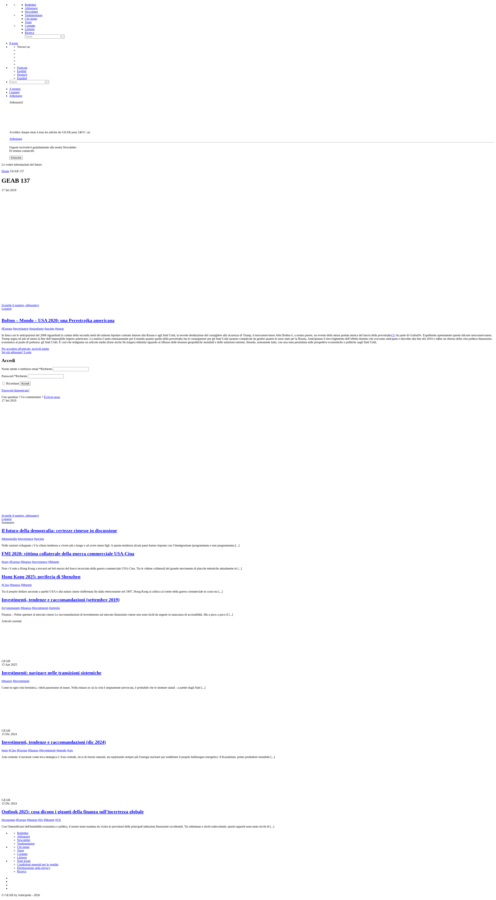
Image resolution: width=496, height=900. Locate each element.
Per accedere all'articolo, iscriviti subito (25, 348)
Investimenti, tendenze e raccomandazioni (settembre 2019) (61, 599)
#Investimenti (40, 608)
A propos (15, 88)
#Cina (5, 585)
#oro (70, 750)
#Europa (7, 328)
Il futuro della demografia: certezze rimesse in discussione (59, 530)
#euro (5, 562)
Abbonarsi (31, 8)
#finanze (7, 681)
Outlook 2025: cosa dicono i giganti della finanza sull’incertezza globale (73, 811)
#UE (58, 820)
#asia (5, 750)
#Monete (53, 562)
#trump (59, 328)
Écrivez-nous (52, 397)
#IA (40, 820)
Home (5, 171)
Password (14, 376)
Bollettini (30, 4)
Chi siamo (31, 18)
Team (28, 22)
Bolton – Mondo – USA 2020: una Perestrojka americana (58, 320)
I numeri (14, 92)
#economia (8, 820)
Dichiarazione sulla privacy (33, 868)
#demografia (9, 538)
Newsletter (31, 11)
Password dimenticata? (15, 390)
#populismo (36, 328)
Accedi (25, 383)
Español (22, 78)
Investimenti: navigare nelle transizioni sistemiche (51, 672)
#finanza (26, 562)
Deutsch (22, 74)
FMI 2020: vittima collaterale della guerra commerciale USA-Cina (68, 553)
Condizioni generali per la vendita (37, 864)
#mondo (61, 750)
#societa (49, 328)
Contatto (30, 25)
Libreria (29, 29)
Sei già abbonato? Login (16, 352)
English (21, 71)
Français (22, 67)
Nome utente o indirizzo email (27, 369)
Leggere (7, 308)
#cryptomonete (11, 608)
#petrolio (54, 608)
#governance (20, 328)
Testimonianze (33, 15)
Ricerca (29, 32)
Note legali (23, 861)
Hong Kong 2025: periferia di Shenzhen (41, 576)
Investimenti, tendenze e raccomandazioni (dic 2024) (54, 742)
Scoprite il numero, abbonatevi (20, 305)
